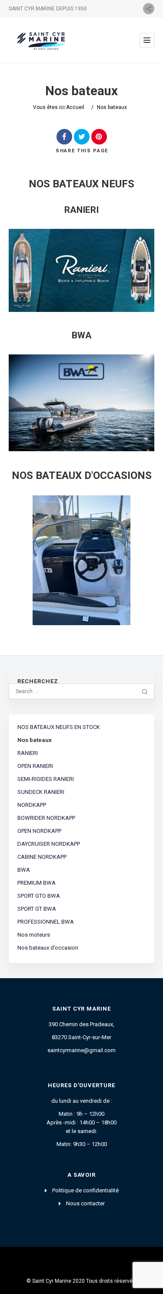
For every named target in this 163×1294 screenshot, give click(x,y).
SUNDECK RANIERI (40, 792)
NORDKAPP (31, 805)
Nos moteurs (33, 934)
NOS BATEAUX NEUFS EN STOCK (58, 727)
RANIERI (27, 753)
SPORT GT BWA (36, 908)
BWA (23, 870)
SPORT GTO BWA (38, 896)
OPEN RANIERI (35, 766)
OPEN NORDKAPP (39, 831)
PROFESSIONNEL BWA (45, 921)
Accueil (75, 107)
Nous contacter (85, 1203)
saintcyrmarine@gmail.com (81, 1050)
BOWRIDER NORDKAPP (46, 818)
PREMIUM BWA (36, 883)
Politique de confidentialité (85, 1190)
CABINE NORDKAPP (42, 857)
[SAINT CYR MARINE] (43, 40)
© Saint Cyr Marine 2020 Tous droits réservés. (82, 1281)
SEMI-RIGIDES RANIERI (45, 779)
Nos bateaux (34, 740)
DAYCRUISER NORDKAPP (48, 844)
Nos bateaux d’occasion (47, 947)
